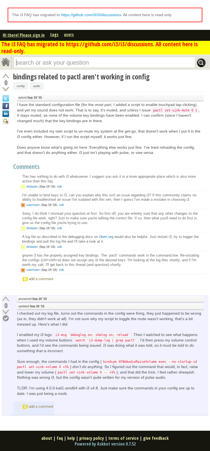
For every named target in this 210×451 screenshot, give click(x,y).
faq (60, 438)
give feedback (156, 438)
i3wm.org (106, 237)
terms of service (123, 438)
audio (36, 86)
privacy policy (91, 438)
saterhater (33, 204)
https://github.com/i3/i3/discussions (91, 15)
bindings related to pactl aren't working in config (81, 77)
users (69, 34)
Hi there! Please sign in (24, 35)
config (21, 86)
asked (30, 97)
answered (32, 298)
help (71, 438)
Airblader (32, 186)
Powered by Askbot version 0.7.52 (105, 444)
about (46, 438)
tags (54, 34)
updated (31, 306)
